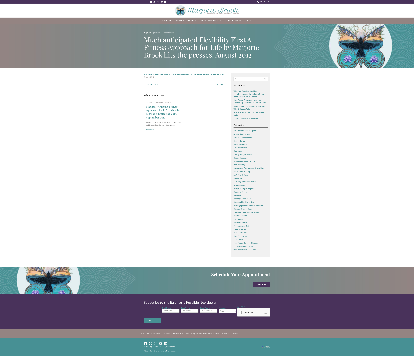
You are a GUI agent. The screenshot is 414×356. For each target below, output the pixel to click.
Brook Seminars (240, 144)
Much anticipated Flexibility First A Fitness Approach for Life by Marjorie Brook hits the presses (185, 74)
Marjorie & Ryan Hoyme (244, 188)
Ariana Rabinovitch (242, 134)
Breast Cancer (240, 141)
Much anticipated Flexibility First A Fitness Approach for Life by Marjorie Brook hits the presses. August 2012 (201, 47)
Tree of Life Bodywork (243, 246)
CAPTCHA (241, 307)
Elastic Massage (240, 158)
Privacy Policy (148, 351)
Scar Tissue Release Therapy (246, 243)
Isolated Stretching (242, 171)
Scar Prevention (240, 236)
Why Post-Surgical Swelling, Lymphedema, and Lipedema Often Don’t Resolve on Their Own (249, 94)
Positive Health (240, 216)
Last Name (185, 308)
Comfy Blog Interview (243, 154)
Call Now (261, 284)
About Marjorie (175, 20)
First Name (166, 308)
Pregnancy (238, 219)
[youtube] (160, 343)
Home (164, 20)
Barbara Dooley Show (243, 137)
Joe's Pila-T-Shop (241, 175)
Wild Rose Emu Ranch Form (245, 250)
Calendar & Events (221, 334)
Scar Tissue (238, 239)
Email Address (206, 308)
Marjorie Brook (240, 192)
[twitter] (150, 343)
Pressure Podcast (241, 222)
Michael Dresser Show (243, 209)
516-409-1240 (264, 2)
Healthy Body (239, 165)
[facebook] (145, 343)
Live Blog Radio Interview (245, 182)
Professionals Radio (242, 226)
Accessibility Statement (169, 351)
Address (222, 308)
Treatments (191, 20)
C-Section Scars (240, 148)
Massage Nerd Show (242, 199)
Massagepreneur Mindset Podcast (248, 205)
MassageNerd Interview (244, 202)
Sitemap (157, 351)
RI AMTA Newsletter (242, 233)
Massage (237, 195)
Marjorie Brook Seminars (230, 20)
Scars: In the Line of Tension (246, 118)
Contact (248, 20)
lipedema (238, 178)
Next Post (221, 84)
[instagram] (155, 343)
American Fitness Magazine (245, 131)
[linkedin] (165, 343)
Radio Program (240, 229)
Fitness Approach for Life (164, 33)
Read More (150, 129)
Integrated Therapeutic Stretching (249, 168)
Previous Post (153, 84)
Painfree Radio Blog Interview (247, 212)
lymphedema (239, 185)
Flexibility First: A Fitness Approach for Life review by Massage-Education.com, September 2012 (163, 112)
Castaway (238, 151)
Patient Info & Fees (208, 20)
